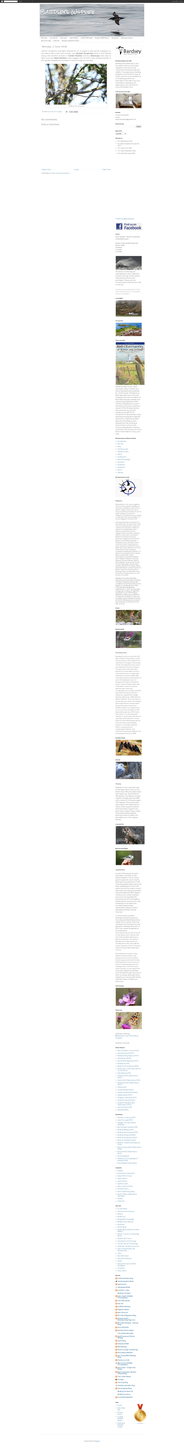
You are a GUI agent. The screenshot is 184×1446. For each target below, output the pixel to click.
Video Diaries (63, 38)
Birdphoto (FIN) (123, 1063)
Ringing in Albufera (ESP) (127, 1097)
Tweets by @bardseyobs (124, 219)
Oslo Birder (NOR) (124, 1058)
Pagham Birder (123, 1309)
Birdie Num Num (124, 1394)
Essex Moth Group (124, 1176)
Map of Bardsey (74, 38)
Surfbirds (120, 1268)
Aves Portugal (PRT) (125, 1120)
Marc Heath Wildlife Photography (125, 1297)
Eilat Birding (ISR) (124, 1073)
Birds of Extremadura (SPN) (128, 1066)
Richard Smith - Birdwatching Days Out (126, 1319)
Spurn (119, 470)
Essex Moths (122, 1178)
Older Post (106, 169)
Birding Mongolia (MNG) (126, 1135)
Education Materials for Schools (70, 40)
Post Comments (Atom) (61, 173)
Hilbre (119, 454)
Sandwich (121, 465)
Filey (119, 446)
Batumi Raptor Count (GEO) (128, 1050)
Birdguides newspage (125, 1219)
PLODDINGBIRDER (125, 1397)
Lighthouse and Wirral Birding (126, 1337)
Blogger (97, 1441)
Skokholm (121, 467)
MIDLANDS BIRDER (125, 1353)
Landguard (121, 457)
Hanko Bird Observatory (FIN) (128, 1080)
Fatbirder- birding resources (128, 1246)
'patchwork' (122, 1284)
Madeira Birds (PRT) (124, 1095)
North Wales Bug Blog (126, 1191)
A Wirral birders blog (125, 1278)
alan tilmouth (122, 1312)
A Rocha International (125, 1211)
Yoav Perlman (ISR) (124, 1107)
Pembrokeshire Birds (125, 1281)
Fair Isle (120, 444)
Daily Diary (44, 38)
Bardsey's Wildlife (67, 11)
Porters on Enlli (123, 1360)
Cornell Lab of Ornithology (127, 1244)
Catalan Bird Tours (124, 1238)
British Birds (121, 1227)
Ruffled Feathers (124, 1306)
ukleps (120, 1198)
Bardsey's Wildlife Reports (102, 38)
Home (76, 169)
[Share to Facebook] (75, 112)
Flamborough (122, 449)
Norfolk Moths (122, 1189)
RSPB (119, 1261)
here (131, 87)
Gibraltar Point (123, 452)
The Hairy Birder (123, 1301)
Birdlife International (125, 1222)
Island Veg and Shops (126, 38)
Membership (114, 38)
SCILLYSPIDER (123, 1327)
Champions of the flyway (126, 1241)
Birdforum (121, 1217)
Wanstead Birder (123, 1287)
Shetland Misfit (123, 1344)
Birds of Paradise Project (126, 1140)
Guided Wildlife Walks (86, 38)
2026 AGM (56, 40)
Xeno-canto (121, 1271)
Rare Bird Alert (123, 1256)
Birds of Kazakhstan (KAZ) (127, 1137)
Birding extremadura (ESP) (127, 1132)
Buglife (120, 1171)
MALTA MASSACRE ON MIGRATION (126, 1250)
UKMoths (120, 1201)
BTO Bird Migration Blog (126, 1315)
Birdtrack (120, 1224)
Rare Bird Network (124, 1258)
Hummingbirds (123, 1156)
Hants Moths (122, 1181)
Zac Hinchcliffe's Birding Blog (126, 1356)
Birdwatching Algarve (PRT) (128, 1056)
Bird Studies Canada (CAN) (127, 1127)
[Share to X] (73, 112)
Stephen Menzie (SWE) (126, 1100)
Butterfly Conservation (126, 1173)
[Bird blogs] (140, 1424)
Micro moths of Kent (125, 1186)
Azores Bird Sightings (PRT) (127, 1061)
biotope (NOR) (123, 1110)
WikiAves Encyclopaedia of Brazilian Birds (127, 1159)
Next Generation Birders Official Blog (126, 1372)
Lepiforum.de (122, 1184)
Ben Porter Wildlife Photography (124, 1364)
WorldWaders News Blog (127, 1163)
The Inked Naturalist (125, 1333)
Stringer (120, 1379)
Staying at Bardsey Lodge (121, 1425)
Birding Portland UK (125, 1391)
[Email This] (70, 112)
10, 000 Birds (122, 1209)
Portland (120, 462)
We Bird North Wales (125, 1330)
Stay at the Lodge (46, 40)
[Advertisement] (128, 186)
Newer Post (46, 169)
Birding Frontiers (123, 1293)
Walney (120, 472)
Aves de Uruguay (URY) (126, 1117)
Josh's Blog (121, 1341)
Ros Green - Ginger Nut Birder (126, 1368)
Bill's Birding (122, 1347)
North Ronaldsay (123, 459)
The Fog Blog (122, 1382)
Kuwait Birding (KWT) (125, 1090)
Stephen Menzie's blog (126, 1385)
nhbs (119, 1253)
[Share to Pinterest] (77, 112)
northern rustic (123, 1290)
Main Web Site (54, 38)
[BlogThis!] (72, 112)
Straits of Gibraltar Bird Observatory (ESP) (126, 1104)
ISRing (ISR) (121, 1087)
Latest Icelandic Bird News (127, 1092)
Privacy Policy (120, 1413)
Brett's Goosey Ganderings (127, 1350)
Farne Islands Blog (124, 1388)
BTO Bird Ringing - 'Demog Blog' (127, 1323)
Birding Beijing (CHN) (125, 1130)
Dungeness (121, 441)
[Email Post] (66, 111)
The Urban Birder (124, 1376)
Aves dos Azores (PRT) (125, 1053)
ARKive (120, 1214)
